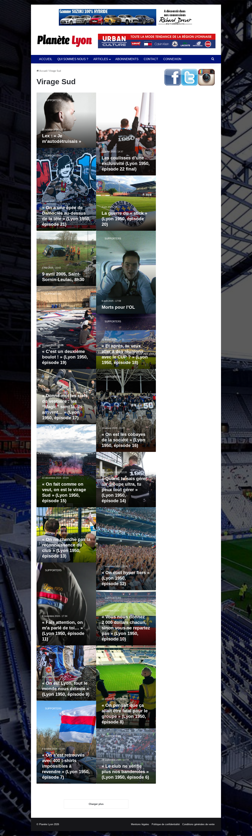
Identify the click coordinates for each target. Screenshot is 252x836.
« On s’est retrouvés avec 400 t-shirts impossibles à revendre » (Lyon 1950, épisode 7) (66, 766)
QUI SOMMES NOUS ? (72, 59)
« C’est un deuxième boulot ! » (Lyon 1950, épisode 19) (65, 357)
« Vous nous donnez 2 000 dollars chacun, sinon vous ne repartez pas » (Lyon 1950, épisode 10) (126, 627)
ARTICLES (100, 59)
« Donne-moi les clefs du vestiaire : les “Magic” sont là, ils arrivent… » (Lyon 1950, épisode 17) (65, 406)
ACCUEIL (45, 59)
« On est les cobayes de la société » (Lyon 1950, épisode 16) (123, 440)
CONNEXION (172, 59)
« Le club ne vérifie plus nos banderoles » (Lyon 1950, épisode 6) (125, 772)
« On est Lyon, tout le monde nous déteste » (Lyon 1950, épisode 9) (65, 689)
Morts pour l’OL (118, 307)
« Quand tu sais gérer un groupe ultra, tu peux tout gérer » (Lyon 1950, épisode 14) (124, 489)
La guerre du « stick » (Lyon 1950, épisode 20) (124, 219)
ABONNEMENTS (127, 59)
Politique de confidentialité (166, 824)
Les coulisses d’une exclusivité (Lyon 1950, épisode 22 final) (126, 163)
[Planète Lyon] (64, 41)
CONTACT (151, 59)
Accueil (43, 70)
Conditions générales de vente (198, 824)
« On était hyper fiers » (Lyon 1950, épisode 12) (125, 578)
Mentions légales (140, 824)
